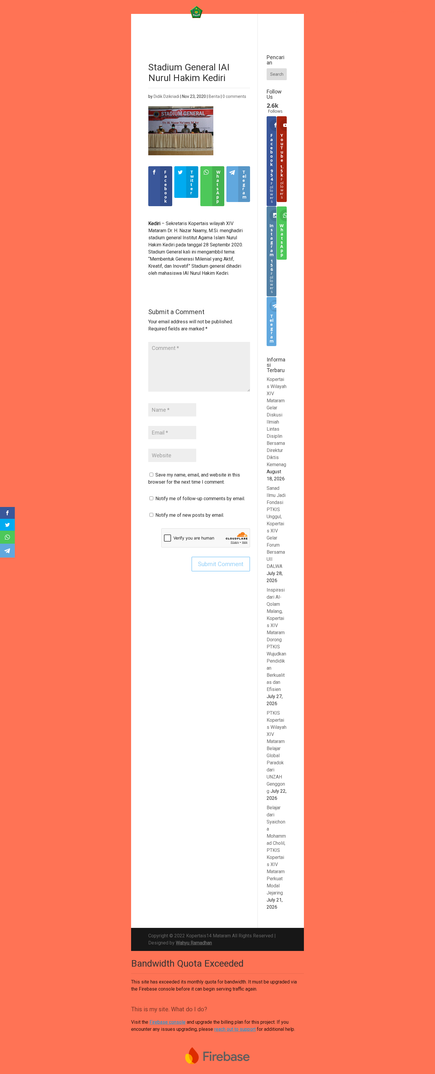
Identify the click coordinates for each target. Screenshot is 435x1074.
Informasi (399, 12)
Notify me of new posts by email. (189, 515)
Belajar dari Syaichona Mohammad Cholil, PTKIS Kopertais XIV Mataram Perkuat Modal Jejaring (276, 850)
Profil (372, 12)
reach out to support (235, 1029)
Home (353, 12)
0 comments (234, 96)
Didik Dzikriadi (166, 96)
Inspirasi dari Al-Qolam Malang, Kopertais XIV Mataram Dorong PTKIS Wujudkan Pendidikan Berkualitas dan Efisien (276, 639)
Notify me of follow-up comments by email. (200, 498)
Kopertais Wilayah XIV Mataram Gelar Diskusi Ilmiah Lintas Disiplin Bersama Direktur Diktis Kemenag (276, 422)
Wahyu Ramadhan (194, 943)
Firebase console (167, 1022)
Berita (214, 96)
